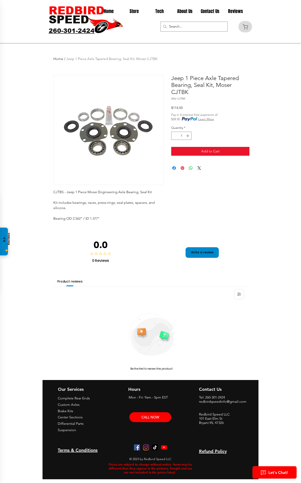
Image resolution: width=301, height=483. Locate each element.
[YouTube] (164, 447)
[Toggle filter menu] (239, 294)
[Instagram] (146, 447)
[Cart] (245, 26)
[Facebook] (137, 447)
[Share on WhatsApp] (190, 168)
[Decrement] (174, 136)
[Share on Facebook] (174, 168)
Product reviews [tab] (70, 281)
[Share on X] (199, 168)
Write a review (202, 252)
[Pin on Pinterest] (182, 168)
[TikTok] (155, 447)
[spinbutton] (181, 136)
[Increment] (188, 136)
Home (58, 59)
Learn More (206, 119)
